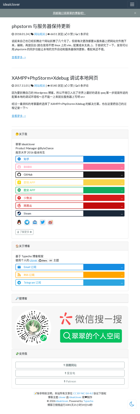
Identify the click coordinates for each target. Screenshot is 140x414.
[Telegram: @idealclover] (27, 221)
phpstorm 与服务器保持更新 (41, 26)
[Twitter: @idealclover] (43, 221)
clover (33, 260)
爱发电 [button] (70, 373)
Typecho (88, 400)
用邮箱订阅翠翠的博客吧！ (69, 13)
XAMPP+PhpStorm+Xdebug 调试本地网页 (55, 78)
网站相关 (39, 34)
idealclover (11, 4)
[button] (70, 365)
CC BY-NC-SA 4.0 (83, 393)
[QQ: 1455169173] (19, 221)
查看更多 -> (19, 57)
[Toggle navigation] (132, 4)
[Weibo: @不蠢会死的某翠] (50, 221)
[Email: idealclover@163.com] (35, 221)
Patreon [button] (70, 381)
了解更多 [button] (24, 231)
